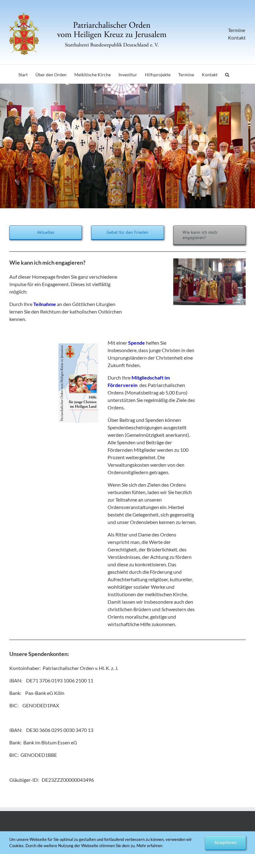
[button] (227, 74)
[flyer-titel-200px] (78, 345)
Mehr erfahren (149, 845)
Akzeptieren (225, 842)
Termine (236, 30)
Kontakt (237, 37)
